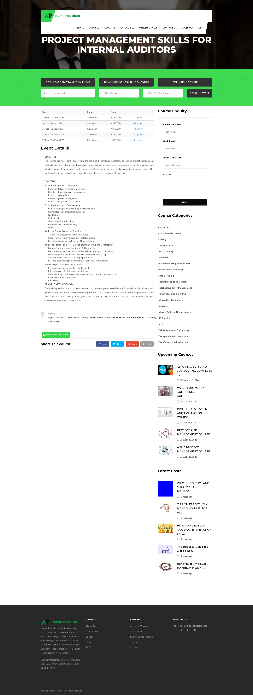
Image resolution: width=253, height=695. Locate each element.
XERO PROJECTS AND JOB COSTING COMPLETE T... (194, 371)
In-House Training (139, 626)
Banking (162, 239)
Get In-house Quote (185, 82)
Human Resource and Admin (172, 293)
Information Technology (170, 300)
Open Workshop (192, 27)
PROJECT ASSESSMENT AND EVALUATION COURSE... (193, 413)
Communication (166, 245)
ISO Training (164, 318)
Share (134, 344)
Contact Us (170, 27)
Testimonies (92, 631)
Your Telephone (172, 158)
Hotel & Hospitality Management (175, 287)
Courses (94, 27)
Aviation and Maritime (169, 233)
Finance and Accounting (170, 269)
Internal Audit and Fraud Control (175, 312)
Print (149, 344)
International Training (141, 636)
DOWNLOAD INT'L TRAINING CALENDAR (126, 82)
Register (138, 117)
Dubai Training (165, 251)
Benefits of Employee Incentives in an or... (192, 566)
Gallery (89, 636)
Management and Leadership (173, 336)
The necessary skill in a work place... (192, 548)
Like (104, 344)
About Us (109, 27)
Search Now (198, 93)
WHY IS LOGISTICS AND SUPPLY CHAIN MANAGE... (193, 487)
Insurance (163, 306)
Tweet (119, 344)
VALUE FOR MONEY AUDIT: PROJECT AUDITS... (190, 392)
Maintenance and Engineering (173, 330)
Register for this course (56, 334)
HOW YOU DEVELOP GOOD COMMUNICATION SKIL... (194, 529)
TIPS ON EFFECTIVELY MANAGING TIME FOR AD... (192, 508)
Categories (127, 27)
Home (80, 27)
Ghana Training (166, 275)
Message (168, 174)
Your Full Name (172, 124)
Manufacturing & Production (173, 342)
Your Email (169, 141)
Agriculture (164, 227)
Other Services (148, 27)
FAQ (88, 647)
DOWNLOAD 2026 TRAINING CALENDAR (68, 82)
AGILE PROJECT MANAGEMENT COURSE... (194, 449)
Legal (161, 324)
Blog (88, 642)
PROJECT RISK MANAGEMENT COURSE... (194, 432)
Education (163, 257)
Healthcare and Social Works (172, 281)
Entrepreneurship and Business (174, 263)
